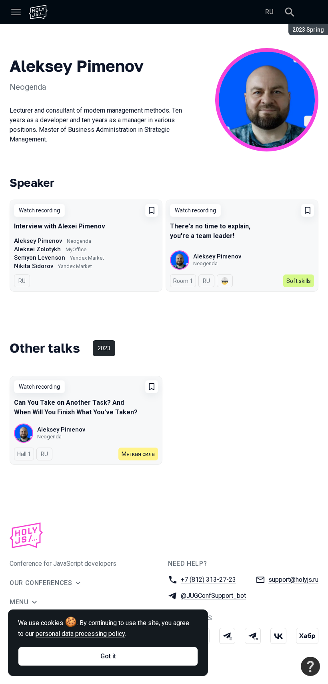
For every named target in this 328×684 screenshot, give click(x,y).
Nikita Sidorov (33, 266)
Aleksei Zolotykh (37, 249)
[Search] (290, 12)
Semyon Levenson (39, 257)
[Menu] (16, 12)
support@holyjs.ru (293, 579)
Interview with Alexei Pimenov (59, 226)
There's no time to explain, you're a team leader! (210, 231)
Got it (108, 656)
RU (269, 12)
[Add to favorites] (151, 210)
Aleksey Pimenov (38, 241)
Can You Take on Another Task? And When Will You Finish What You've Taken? (76, 407)
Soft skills (298, 281)
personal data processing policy (80, 634)
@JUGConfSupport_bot (213, 595)
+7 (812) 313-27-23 (208, 579)
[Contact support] (310, 666)
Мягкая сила (138, 454)
